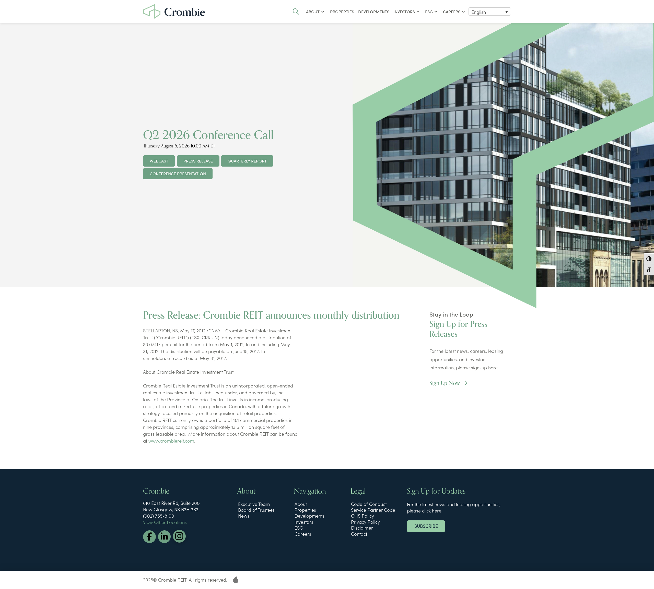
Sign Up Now (445, 383)
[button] (296, 11)
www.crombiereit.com (171, 440)
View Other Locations (165, 522)
